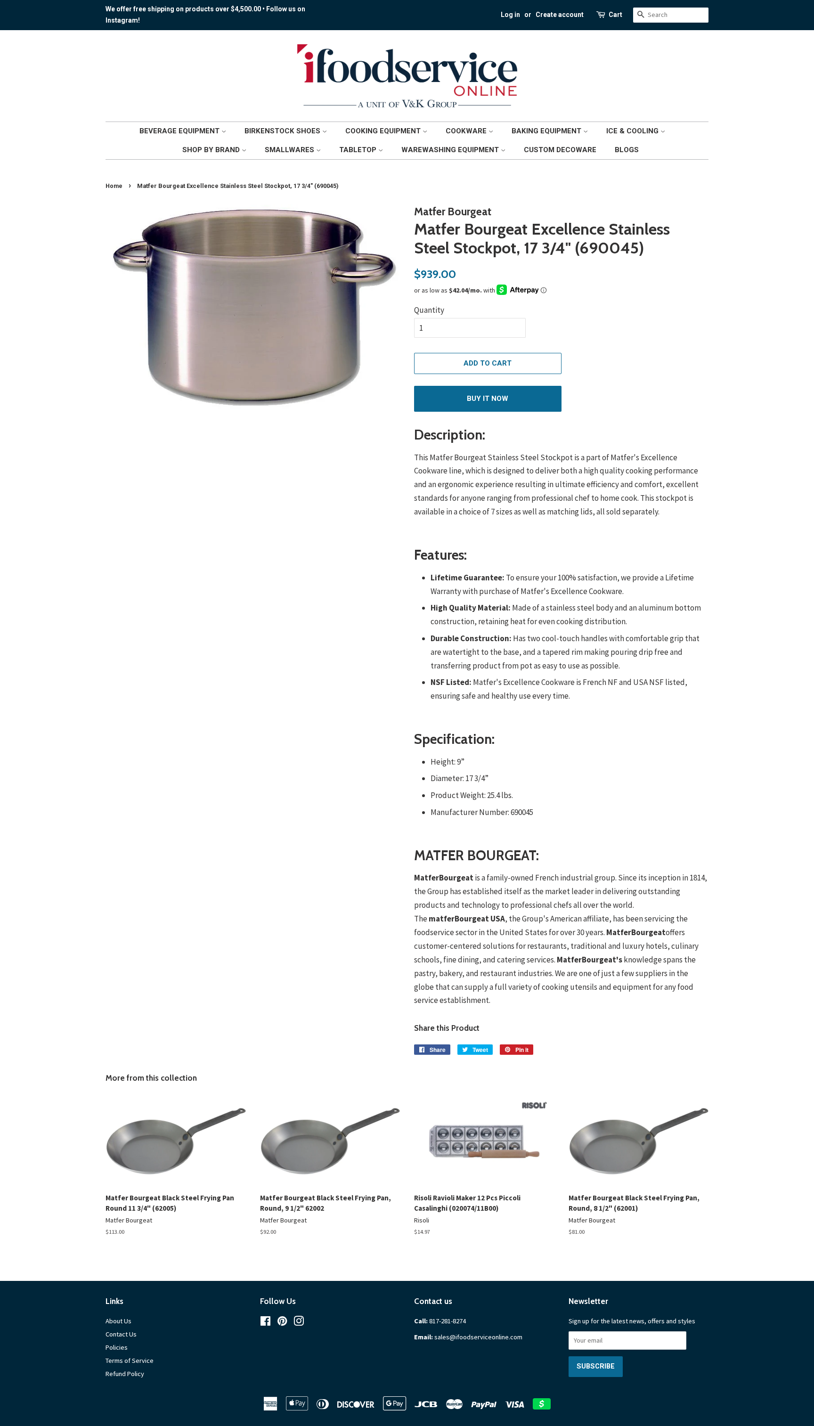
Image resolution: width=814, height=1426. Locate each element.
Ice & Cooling (633, 131)
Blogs (627, 150)
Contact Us (121, 1334)
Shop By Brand (212, 150)
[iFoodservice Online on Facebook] (265, 1323)
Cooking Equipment (384, 131)
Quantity (429, 310)
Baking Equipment (547, 131)
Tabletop (358, 150)
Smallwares (290, 150)
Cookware (467, 131)
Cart (615, 14)
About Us (118, 1321)
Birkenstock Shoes (283, 131)
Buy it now (487, 398)
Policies (117, 1347)
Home (114, 185)
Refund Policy (125, 1373)
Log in (510, 14)
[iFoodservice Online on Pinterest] (282, 1323)
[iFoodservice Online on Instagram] (298, 1323)
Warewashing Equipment (451, 150)
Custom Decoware (560, 150)
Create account (560, 14)
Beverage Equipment (180, 131)
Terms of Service (130, 1360)
